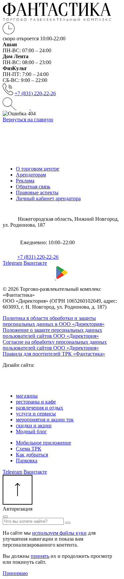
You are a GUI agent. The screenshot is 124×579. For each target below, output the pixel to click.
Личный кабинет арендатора (48, 198)
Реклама (25, 180)
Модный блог (31, 431)
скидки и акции (34, 425)
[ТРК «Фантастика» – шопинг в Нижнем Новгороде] (57, 19)
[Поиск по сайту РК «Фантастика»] (9, 107)
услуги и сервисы (36, 413)
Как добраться (32, 454)
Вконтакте (35, 263)
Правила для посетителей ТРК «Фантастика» (54, 354)
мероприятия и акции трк (45, 419)
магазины (27, 396)
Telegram (12, 263)
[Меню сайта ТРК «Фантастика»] (30, 107)
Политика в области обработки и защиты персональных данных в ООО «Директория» (53, 321)
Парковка (26, 460)
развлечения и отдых (39, 407)
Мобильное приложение (43, 442)
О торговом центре (37, 169)
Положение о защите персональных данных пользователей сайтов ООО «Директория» (52, 333)
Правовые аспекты (37, 192)
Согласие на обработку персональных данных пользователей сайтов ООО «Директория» (55, 345)
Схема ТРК (28, 448)
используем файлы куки (59, 533)
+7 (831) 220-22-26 (35, 93)
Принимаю (15, 573)
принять (40, 556)
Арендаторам (31, 174)
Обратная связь (33, 186)
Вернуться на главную (28, 119)
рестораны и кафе (36, 402)
